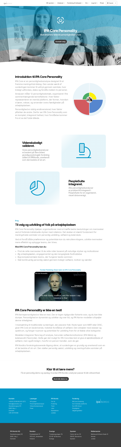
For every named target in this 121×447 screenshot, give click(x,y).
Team (52, 406)
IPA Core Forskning (78, 401)
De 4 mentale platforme (79, 404)
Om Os (53, 401)
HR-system (33, 401)
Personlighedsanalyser (37, 404)
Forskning (54, 404)
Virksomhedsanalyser (36, 406)
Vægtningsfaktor (77, 410)
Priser (102, 3)
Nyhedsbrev (55, 410)
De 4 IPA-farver (77, 406)
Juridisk (53, 413)
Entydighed (75, 408)
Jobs (52, 408)
